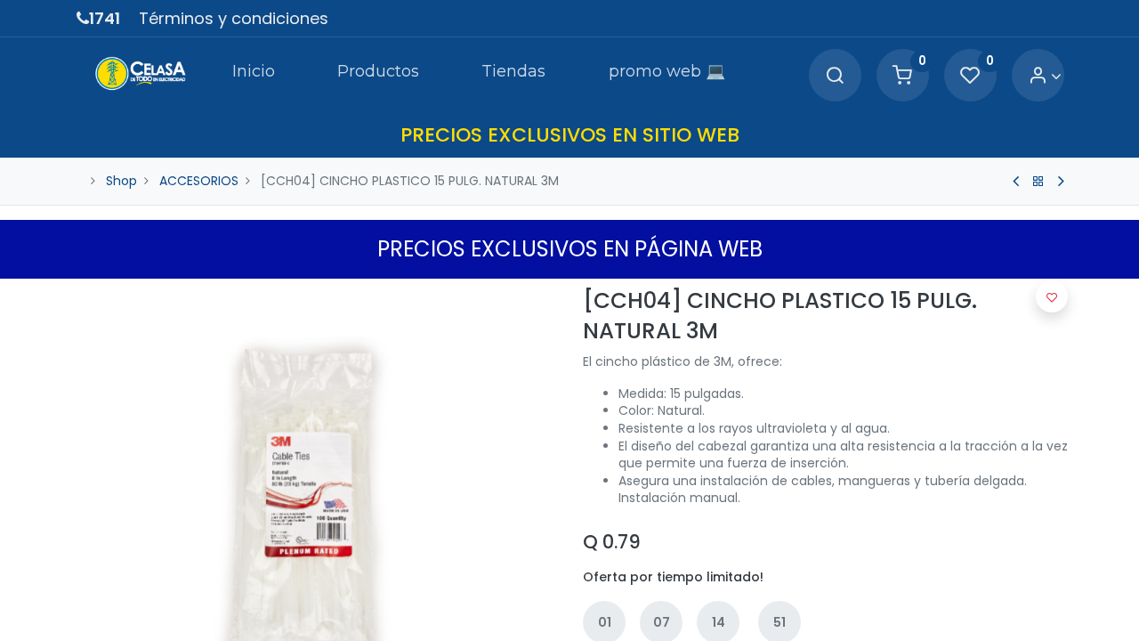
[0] (902, 76)
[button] (1052, 296)
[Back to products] (1038, 181)
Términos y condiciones (233, 18)
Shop (121, 181)
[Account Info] (1045, 76)
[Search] (834, 76)
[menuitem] (252, 74)
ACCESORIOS (198, 181)
